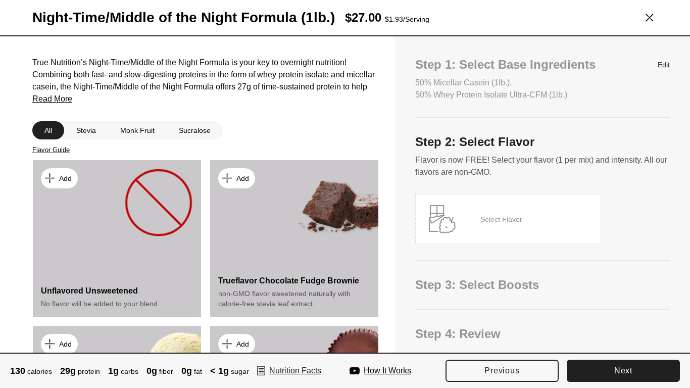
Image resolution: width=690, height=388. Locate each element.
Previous (501, 370)
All (48, 130)
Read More (52, 98)
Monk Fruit (137, 130)
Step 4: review (458, 334)
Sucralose (195, 130)
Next (623, 370)
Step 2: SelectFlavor (474, 142)
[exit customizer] (650, 18)
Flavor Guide (51, 150)
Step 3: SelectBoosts (477, 285)
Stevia (86, 130)
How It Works (387, 370)
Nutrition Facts (295, 370)
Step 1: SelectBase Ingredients (542, 64)
